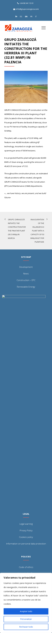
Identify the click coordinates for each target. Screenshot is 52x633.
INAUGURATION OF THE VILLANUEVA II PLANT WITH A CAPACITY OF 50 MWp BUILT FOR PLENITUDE (37, 230)
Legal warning (26, 523)
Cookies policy (26, 537)
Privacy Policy (26, 530)
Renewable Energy (26, 286)
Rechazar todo (26, 626)
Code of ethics (26, 567)
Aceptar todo (26, 611)
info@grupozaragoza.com (27, 9)
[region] (26, 603)
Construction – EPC (26, 280)
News (26, 273)
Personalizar (26, 619)
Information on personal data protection (26, 543)
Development (26, 266)
